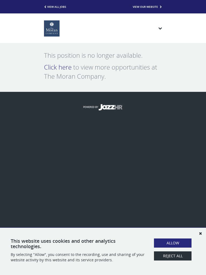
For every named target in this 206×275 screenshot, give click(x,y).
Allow (173, 242)
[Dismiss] (200, 233)
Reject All (173, 255)
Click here (58, 67)
